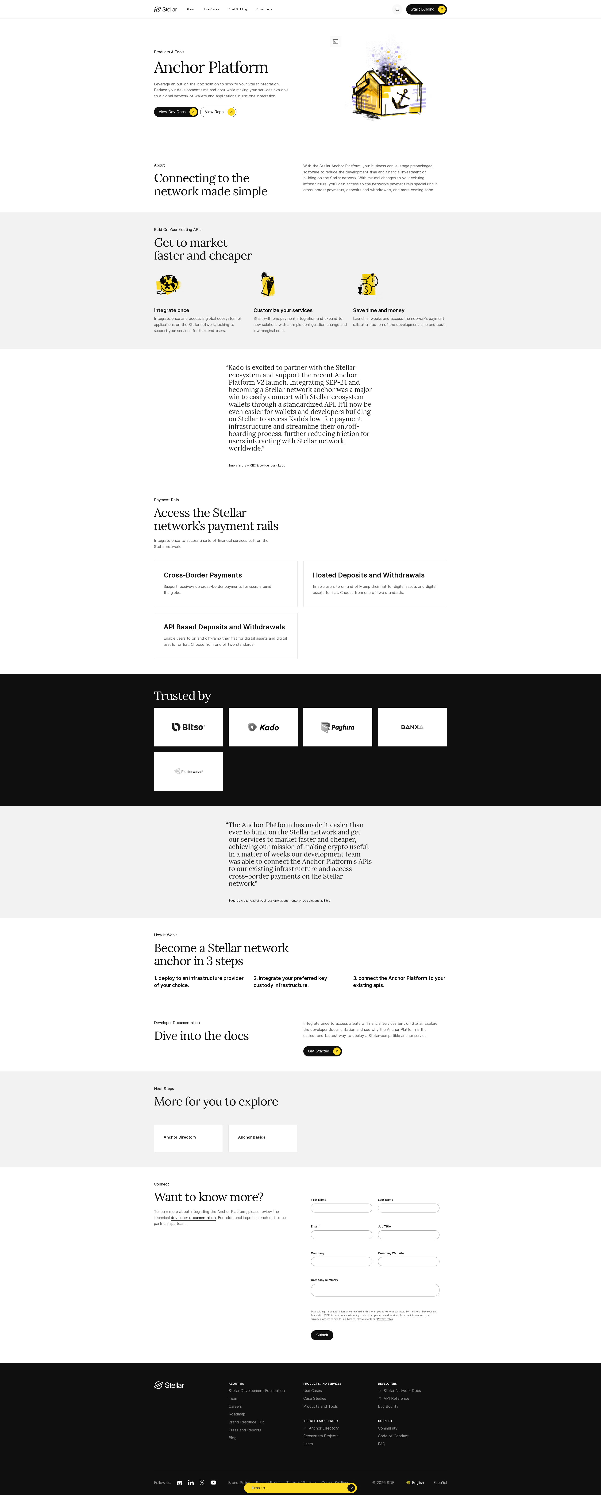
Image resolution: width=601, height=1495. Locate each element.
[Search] (397, 9)
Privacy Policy (385, 1319)
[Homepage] (169, 1385)
